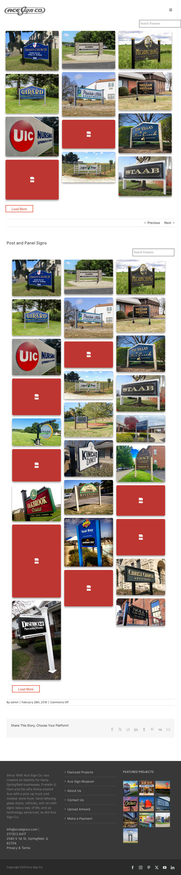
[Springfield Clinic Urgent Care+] (162, 820)
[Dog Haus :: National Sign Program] (130, 820)
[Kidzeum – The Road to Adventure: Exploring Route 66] (146, 820)
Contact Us (75, 800)
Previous (153, 223)
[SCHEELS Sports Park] (130, 788)
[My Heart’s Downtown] (146, 804)
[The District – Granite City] (130, 804)
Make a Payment (79, 818)
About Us (74, 791)
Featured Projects (80, 772)
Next (167, 223)
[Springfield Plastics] (130, 836)
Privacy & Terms (18, 848)
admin (15, 702)
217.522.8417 (16, 834)
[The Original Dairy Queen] (146, 788)
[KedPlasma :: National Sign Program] (162, 804)
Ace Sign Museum (80, 781)
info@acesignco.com (22, 829)
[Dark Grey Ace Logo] (24, 8)
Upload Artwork (78, 809)
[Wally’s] (162, 788)
